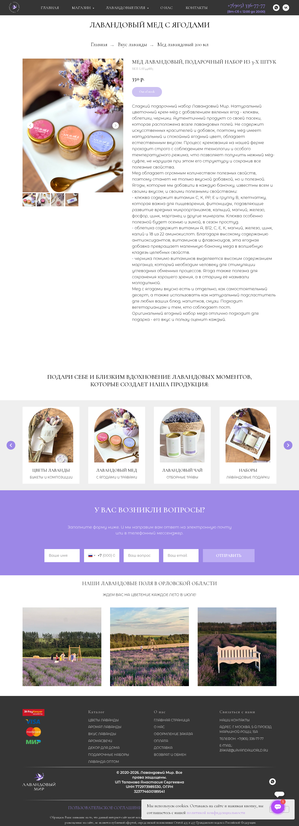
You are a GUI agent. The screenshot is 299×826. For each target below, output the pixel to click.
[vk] (286, 7)
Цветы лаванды (103, 720)
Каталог (96, 712)
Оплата (161, 741)
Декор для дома (104, 748)
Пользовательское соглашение (106, 807)
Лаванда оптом (103, 762)
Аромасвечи (100, 741)
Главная (50, 7)
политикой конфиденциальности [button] (216, 812)
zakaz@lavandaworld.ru (244, 750)
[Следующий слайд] (115, 125)
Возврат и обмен (170, 755)
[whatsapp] (276, 7)
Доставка (163, 748)
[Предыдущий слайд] (30, 125)
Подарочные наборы (108, 755)
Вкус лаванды (132, 45)
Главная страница (172, 720)
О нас (160, 712)
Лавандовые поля (126, 7)
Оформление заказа (173, 734)
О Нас (166, 7)
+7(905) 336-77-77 (246, 5)
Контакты (197, 7)
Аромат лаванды (104, 727)
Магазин (81, 7)
